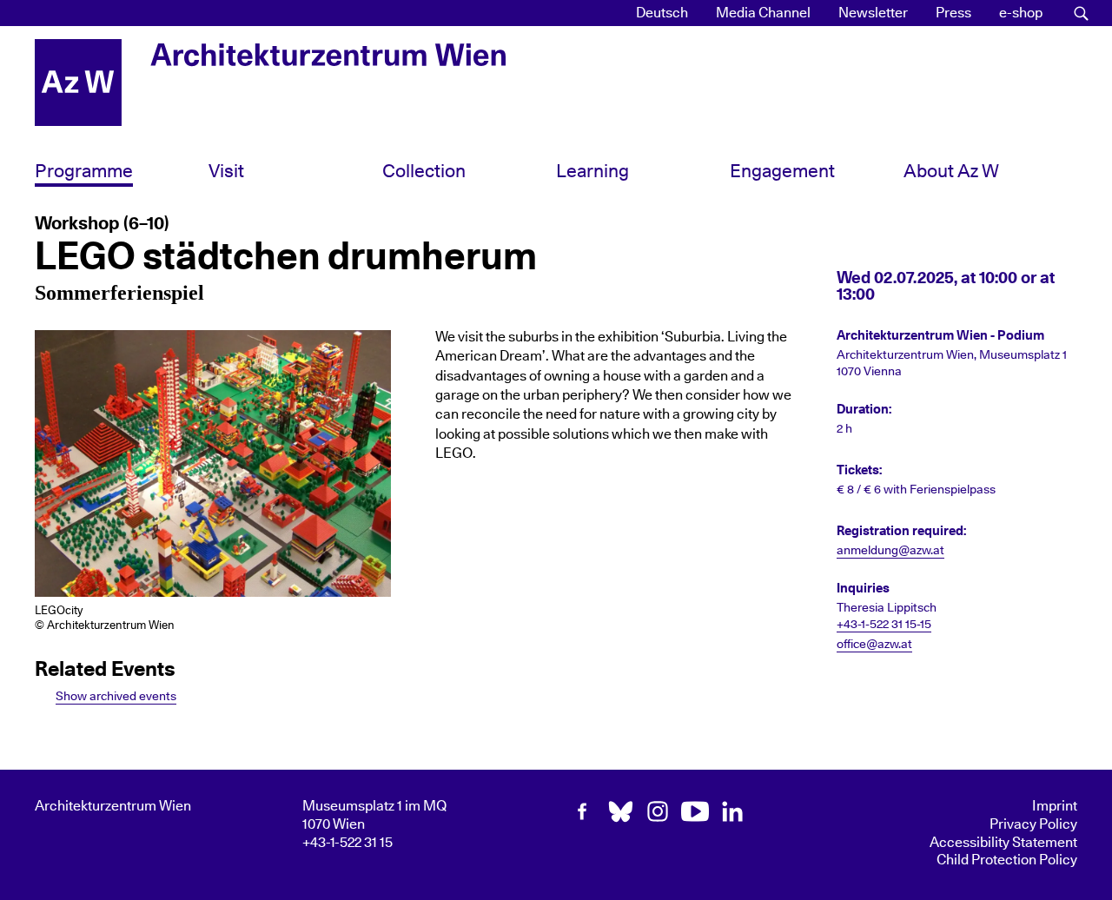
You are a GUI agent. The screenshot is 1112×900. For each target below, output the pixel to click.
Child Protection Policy (1007, 860)
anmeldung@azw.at (890, 551)
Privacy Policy (1033, 824)
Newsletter (873, 13)
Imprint (1054, 806)
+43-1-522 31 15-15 (884, 625)
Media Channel (763, 13)
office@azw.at (874, 645)
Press (953, 13)
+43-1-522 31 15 (347, 843)
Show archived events (116, 696)
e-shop (1020, 13)
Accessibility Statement (1003, 843)
